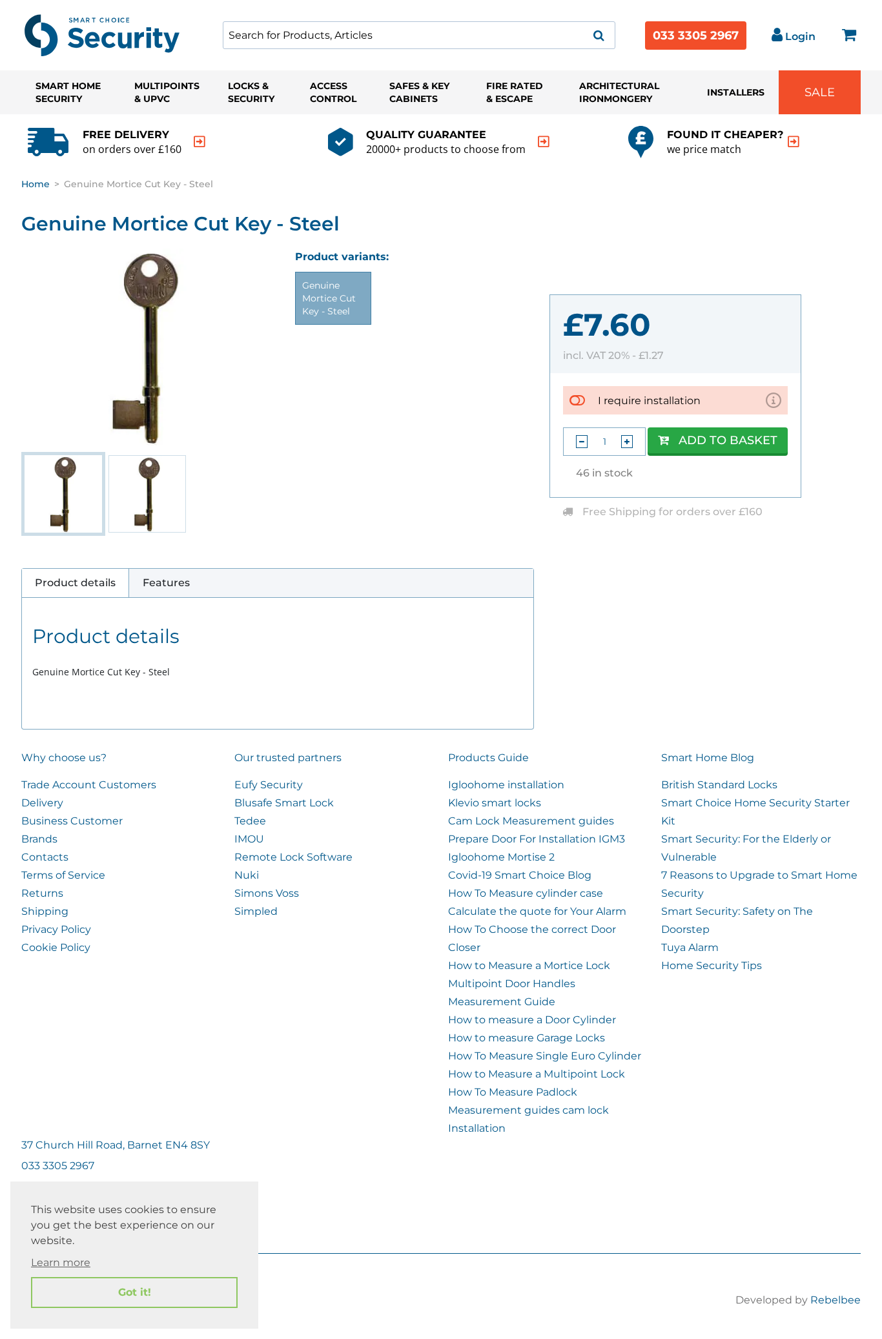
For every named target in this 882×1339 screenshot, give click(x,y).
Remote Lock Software (293, 857)
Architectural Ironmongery (619, 92)
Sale (820, 92)
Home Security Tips (711, 965)
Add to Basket (728, 440)
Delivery (42, 803)
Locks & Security (251, 92)
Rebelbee (835, 1300)
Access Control (333, 92)
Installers (735, 92)
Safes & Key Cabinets (419, 92)
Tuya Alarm (690, 947)
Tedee (250, 821)
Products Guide (488, 757)
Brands (39, 839)
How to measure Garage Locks (526, 1038)
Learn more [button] (60, 1262)
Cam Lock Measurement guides (531, 821)
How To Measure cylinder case (525, 893)
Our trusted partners (288, 757)
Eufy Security (268, 785)
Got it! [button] (134, 1292)
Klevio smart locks (494, 803)
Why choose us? (64, 757)
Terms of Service (63, 875)
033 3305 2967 (696, 35)
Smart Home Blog (707, 757)
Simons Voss (266, 893)
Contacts (44, 857)
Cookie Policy (55, 947)
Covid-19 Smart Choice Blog (519, 875)
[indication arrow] (199, 142)
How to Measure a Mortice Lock (529, 965)
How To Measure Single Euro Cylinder (544, 1056)
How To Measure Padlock (512, 1092)
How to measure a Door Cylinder (532, 1020)
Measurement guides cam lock (528, 1110)
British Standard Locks (719, 785)
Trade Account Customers (88, 785)
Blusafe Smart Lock (284, 803)
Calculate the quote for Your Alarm (537, 911)
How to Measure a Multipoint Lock (536, 1074)
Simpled (256, 911)
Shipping (44, 911)
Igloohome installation (506, 785)
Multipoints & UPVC (167, 92)
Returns (42, 893)
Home (35, 184)
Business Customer (72, 821)
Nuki (246, 875)
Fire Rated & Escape (514, 92)
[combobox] (419, 35)
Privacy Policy (56, 929)
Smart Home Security (68, 92)
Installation (477, 1128)
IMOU (249, 839)
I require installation (649, 400)
